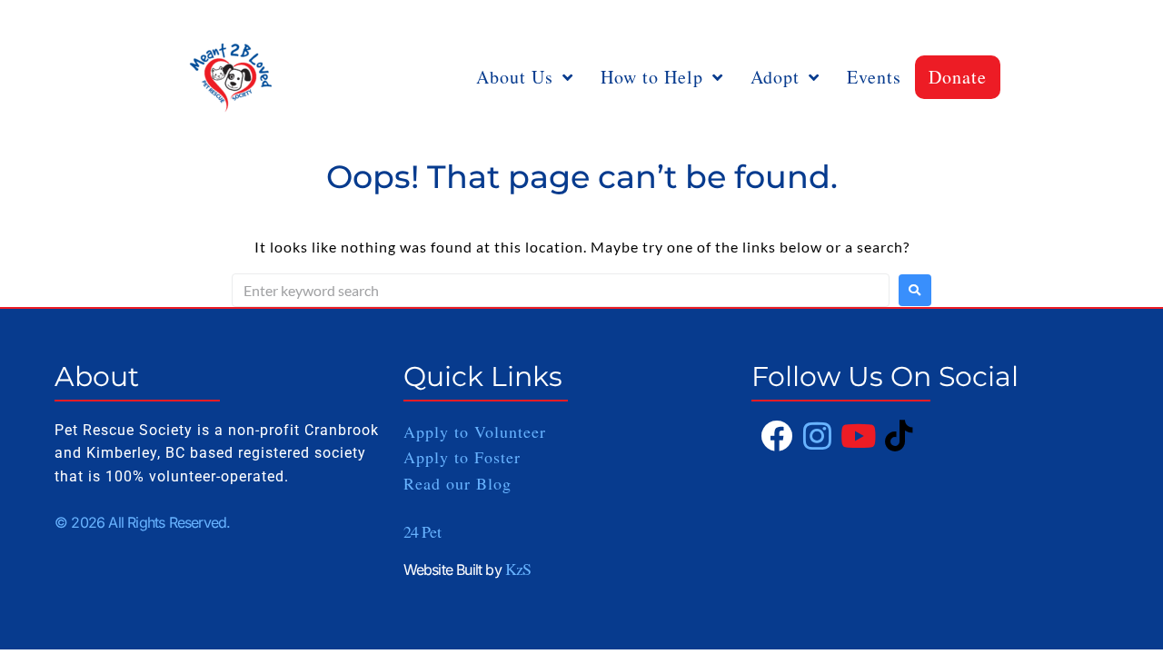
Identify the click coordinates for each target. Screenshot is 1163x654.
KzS (518, 569)
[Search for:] (561, 290)
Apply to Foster (465, 457)
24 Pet (422, 531)
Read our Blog (457, 483)
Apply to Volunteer (474, 431)
